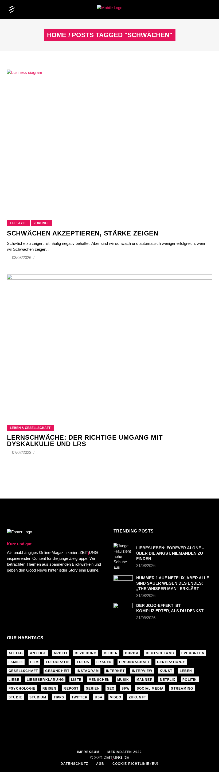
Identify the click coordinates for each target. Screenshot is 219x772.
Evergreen (193, 653)
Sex (111, 688)
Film (34, 662)
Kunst (166, 671)
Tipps (59, 697)
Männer (144, 680)
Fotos (83, 662)
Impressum (88, 752)
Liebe (14, 680)
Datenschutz (74, 764)
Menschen (99, 680)
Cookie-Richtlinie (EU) (135, 764)
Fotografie (58, 662)
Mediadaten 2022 (124, 752)
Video (116, 697)
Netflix (167, 680)
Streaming (182, 688)
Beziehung (86, 653)
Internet (115, 671)
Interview (142, 671)
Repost (71, 688)
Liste (76, 680)
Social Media (150, 688)
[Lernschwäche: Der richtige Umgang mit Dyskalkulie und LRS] (109, 342)
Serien (93, 688)
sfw (126, 688)
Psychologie (22, 688)
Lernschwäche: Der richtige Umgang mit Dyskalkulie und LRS (85, 440)
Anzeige (38, 653)
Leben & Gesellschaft (30, 428)
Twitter (80, 697)
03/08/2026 (22, 257)
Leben (186, 671)
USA (99, 697)
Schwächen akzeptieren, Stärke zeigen (82, 233)
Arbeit (61, 653)
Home (56, 35)
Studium (37, 697)
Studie (15, 697)
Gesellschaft (23, 671)
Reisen (49, 688)
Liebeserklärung (45, 680)
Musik (123, 680)
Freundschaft (134, 662)
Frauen (104, 662)
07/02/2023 (22, 452)
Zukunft (41, 223)
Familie (16, 662)
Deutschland (160, 653)
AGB (100, 764)
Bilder (111, 653)
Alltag (16, 653)
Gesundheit (57, 671)
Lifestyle (18, 223)
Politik (189, 680)
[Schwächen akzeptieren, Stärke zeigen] (109, 138)
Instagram (88, 671)
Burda (132, 653)
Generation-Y (171, 662)
